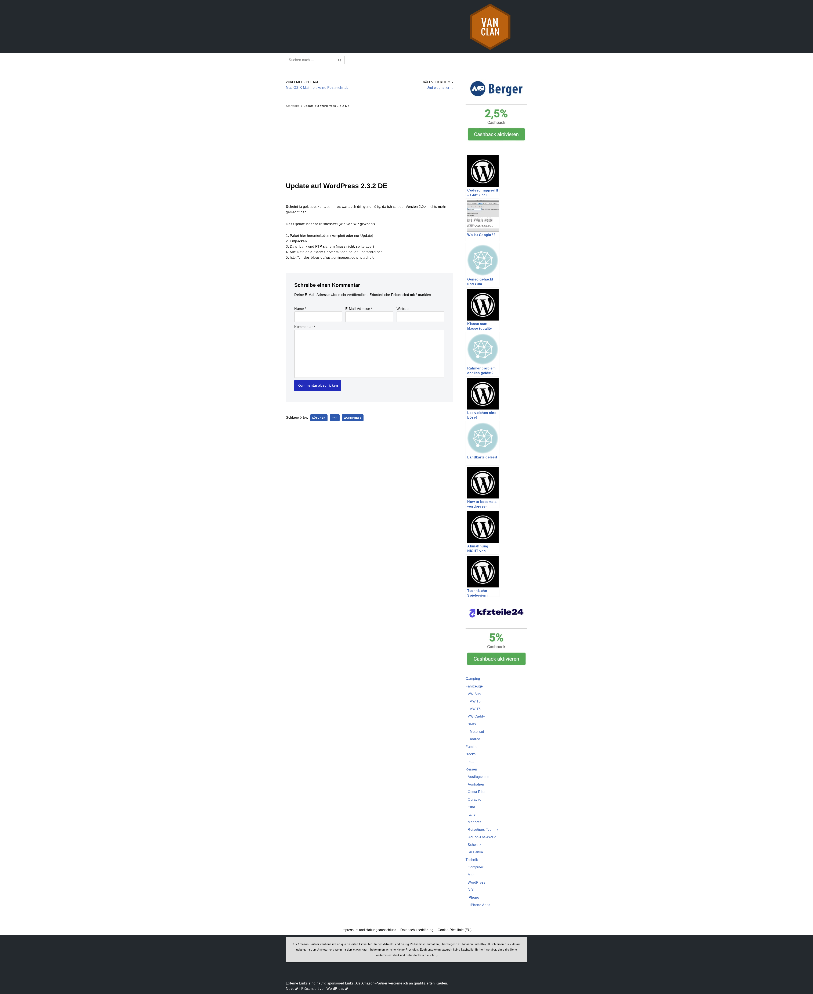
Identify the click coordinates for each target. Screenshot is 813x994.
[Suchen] (340, 60)
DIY (471, 890)
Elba (471, 807)
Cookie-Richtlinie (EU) (454, 930)
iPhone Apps (480, 905)
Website (403, 309)
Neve (290, 988)
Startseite (293, 105)
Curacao (474, 799)
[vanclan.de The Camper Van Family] (490, 26)
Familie (472, 746)
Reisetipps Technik (483, 829)
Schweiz (474, 845)
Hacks (471, 754)
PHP (334, 417)
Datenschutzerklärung (416, 930)
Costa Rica (476, 792)
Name (300, 309)
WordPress (353, 417)
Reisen (471, 769)
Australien (476, 784)
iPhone (473, 897)
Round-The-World (482, 837)
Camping (473, 678)
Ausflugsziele (478, 777)
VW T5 (475, 709)
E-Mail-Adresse (358, 309)
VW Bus (474, 694)
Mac (471, 875)
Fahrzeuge (474, 686)
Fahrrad (474, 739)
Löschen (319, 417)
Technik (472, 860)
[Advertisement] (369, 144)
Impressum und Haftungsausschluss (369, 930)
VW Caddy (476, 716)
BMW (472, 724)
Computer (475, 867)
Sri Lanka (475, 852)
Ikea (471, 762)
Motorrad (477, 731)
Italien (473, 814)
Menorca (475, 822)
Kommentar (304, 327)
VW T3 (475, 701)
